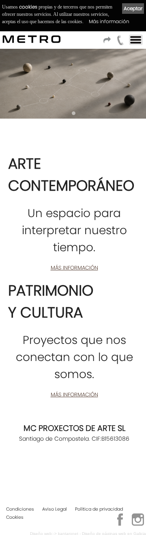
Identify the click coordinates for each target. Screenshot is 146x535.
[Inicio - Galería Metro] (5, 39)
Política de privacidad (99, 509)
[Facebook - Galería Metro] (120, 524)
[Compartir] (108, 42)
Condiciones (20, 509)
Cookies (15, 517)
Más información (109, 21)
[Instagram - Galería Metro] (138, 524)
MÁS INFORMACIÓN (74, 268)
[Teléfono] (120, 42)
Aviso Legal (54, 509)
